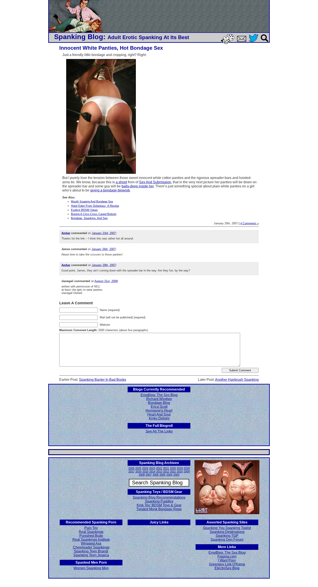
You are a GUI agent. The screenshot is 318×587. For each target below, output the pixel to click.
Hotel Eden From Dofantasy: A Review (95, 205)
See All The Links (159, 431)
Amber (65, 233)
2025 (138, 468)
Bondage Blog (159, 403)
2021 (166, 468)
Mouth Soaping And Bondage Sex (92, 201)
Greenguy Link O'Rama (227, 564)
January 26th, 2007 (104, 249)
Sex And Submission (155, 182)
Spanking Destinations (227, 532)
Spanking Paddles (159, 501)
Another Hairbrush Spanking (237, 379)
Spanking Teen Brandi (91, 551)
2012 (166, 471)
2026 (131, 468)
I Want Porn (227, 560)
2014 (152, 471)
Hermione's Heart (159, 410)
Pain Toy (91, 528)
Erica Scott (159, 406)
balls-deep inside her (138, 186)
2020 (173, 468)
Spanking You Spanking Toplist (227, 528)
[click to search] (264, 42)
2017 (131, 471)
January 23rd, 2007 (104, 233)
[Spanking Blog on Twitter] (254, 42)
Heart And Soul (159, 414)
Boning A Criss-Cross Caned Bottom (93, 214)
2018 (187, 468)
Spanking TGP (227, 536)
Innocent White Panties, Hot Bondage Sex (111, 48)
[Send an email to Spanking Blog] (242, 41)
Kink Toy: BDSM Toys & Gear (159, 505)
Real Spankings (91, 532)
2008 (142, 474)
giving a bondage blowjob (110, 190)
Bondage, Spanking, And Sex (89, 218)
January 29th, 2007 (104, 265)
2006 (156, 474)
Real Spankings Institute (91, 539)
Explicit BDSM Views (84, 210)
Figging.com (226, 556)
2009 (187, 471)
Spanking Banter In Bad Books (102, 379)
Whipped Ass (91, 543)
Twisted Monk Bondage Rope (159, 509)
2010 (180, 471)
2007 (149, 474)
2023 (152, 468)
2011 (173, 471)
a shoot (121, 182)
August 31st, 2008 (106, 281)
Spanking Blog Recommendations (159, 497)
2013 (159, 471)
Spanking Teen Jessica (91, 555)
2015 (145, 471)
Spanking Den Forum (226, 539)
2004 (169, 474)
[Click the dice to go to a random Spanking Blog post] (228, 43)
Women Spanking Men (91, 568)
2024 (145, 468)
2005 (162, 474)
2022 (159, 468)
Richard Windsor (159, 399)
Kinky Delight (159, 418)
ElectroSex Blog (227, 568)
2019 (180, 468)
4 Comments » (249, 223)
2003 (176, 474)
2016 (138, 471)
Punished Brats (91, 536)
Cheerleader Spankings (91, 547)
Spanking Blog (78, 37)
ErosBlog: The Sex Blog (159, 395)
